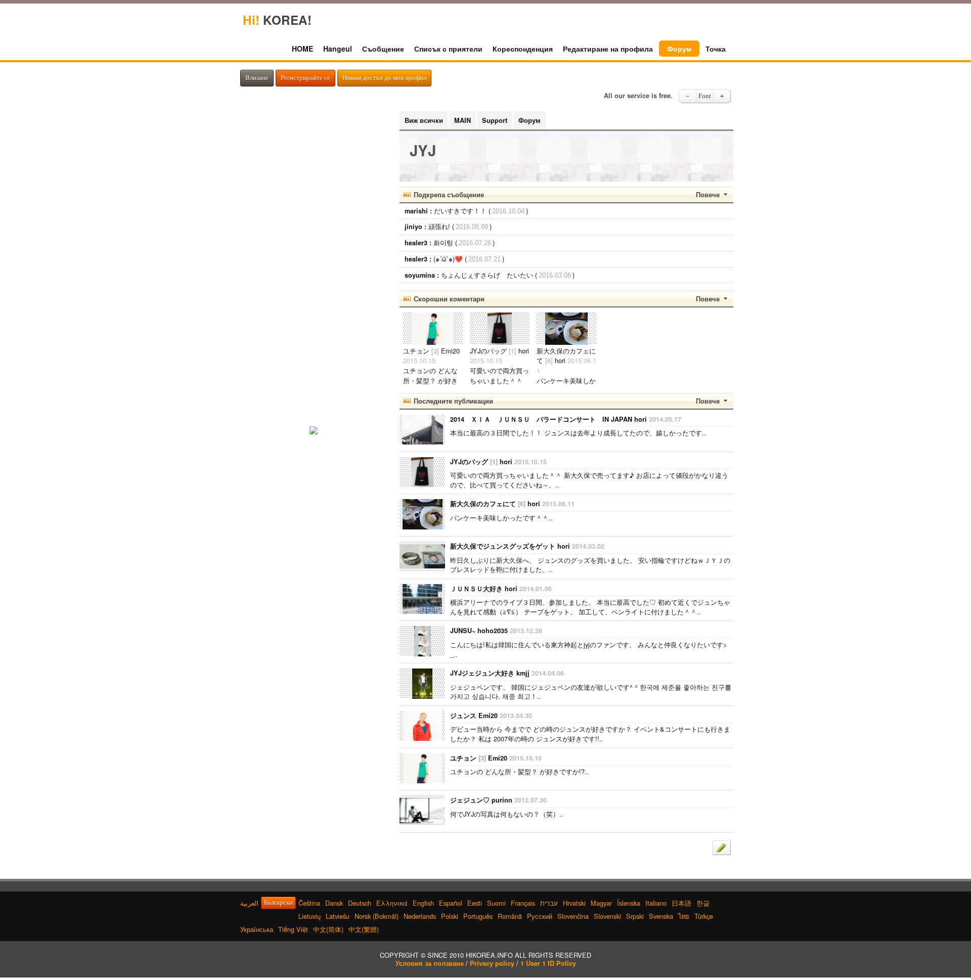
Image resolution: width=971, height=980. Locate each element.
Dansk (334, 903)
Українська (256, 929)
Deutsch (359, 903)
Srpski (635, 916)
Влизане (257, 77)
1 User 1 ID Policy (548, 963)
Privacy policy (492, 963)
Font (704, 96)
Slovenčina (573, 916)
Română (510, 916)
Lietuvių (309, 916)
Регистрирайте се (305, 77)
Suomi (496, 903)
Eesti (474, 903)
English (423, 903)
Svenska (661, 916)
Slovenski (607, 916)
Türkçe (703, 916)
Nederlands (420, 916)
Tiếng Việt (293, 929)
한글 (703, 903)
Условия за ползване (429, 963)
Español (450, 903)
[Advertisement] (313, 263)
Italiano (656, 903)
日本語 (681, 903)
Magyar (601, 903)
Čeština (309, 903)
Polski (449, 916)
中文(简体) (328, 929)
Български (278, 902)
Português (478, 916)
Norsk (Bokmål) (377, 916)
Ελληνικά (392, 903)
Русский (539, 916)
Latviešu (337, 916)
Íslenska (628, 903)
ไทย (683, 916)
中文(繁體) (363, 929)
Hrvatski (574, 903)
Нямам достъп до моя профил (384, 77)
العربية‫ (249, 903)
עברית (549, 903)
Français (523, 903)
